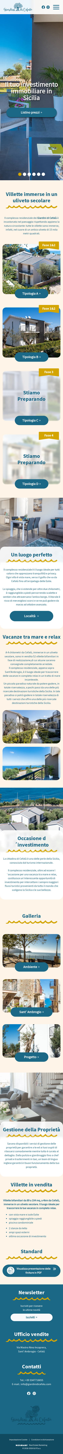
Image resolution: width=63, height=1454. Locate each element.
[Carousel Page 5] (38, 174)
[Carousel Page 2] (24, 174)
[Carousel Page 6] (43, 174)
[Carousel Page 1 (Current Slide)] (20, 174)
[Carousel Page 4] (34, 174)
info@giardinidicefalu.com (36, 1384)
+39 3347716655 (34, 1380)
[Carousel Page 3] (29, 174)
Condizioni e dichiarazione (42, 1439)
